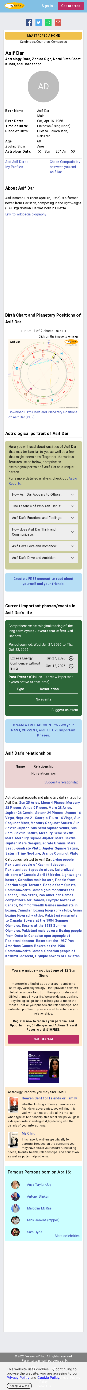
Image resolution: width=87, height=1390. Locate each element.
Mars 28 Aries (60, 808)
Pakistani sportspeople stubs (29, 870)
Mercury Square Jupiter (34, 838)
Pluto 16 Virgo (60, 818)
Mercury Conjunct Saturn (51, 823)
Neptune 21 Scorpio (32, 818)
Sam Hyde (34, 1232)
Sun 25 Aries (29, 803)
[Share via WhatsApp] (48, 24)
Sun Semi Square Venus (50, 828)
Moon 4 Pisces (53, 803)
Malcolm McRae (39, 1208)
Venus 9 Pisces (35, 808)
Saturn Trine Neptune (22, 853)
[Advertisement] (43, 264)
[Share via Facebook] (29, 24)
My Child (28, 1133)
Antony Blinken (38, 1196)
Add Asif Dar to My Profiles (17, 164)
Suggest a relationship (61, 782)
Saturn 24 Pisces (49, 813)
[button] (43, 495)
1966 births (28, 895)
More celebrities (67, 1236)
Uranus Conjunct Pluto (60, 853)
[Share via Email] (58, 24)
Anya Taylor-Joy (39, 1185)
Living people (63, 860)
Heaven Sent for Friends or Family (49, 1098)
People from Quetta (59, 885)
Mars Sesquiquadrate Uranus (42, 843)
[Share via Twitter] (38, 24)
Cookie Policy (48, 1377)
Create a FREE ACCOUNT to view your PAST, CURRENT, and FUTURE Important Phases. (43, 730)
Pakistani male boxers (40, 931)
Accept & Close (19, 1385)
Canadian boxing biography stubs (44, 910)
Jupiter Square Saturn (60, 848)
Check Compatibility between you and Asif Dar (65, 167)
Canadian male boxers (35, 880)
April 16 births (48, 875)
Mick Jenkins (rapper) (43, 1220)
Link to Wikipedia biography (25, 214)
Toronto (35, 885)
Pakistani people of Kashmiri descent (35, 865)
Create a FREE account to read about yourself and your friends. (43, 581)
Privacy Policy (18, 1377)
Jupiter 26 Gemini (19, 813)
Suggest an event (65, 710)
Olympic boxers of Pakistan (57, 956)
